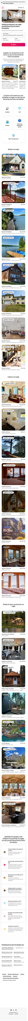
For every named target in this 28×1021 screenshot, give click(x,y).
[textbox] (7, 40)
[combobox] (13, 35)
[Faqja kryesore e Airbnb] (3, 7)
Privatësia (11, 1014)
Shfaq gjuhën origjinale (8, 3)
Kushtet (16, 1014)
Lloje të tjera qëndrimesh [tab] (7, 947)
